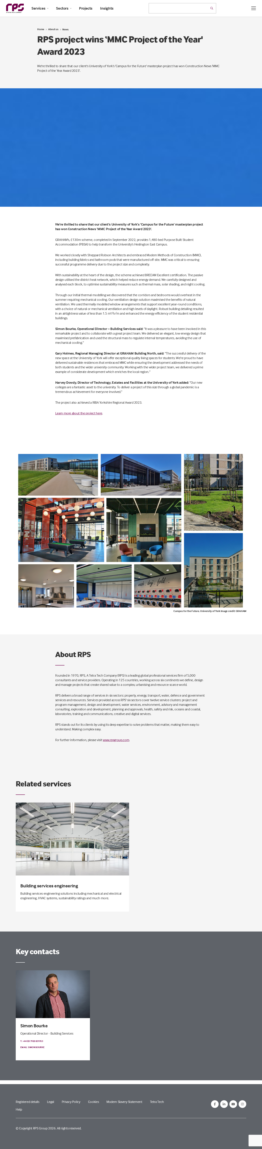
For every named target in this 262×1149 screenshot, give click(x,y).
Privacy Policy (71, 1101)
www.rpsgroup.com (116, 740)
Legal (50, 1101)
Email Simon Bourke (32, 1047)
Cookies (93, 1101)
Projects (85, 8)
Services (38, 8)
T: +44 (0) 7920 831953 (31, 1041)
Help (19, 1109)
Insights (107, 8)
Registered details (27, 1101)
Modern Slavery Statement (124, 1101)
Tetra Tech (157, 1101)
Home (40, 29)
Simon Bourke (34, 1025)
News (65, 29)
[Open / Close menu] (253, 8)
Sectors (62, 8)
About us (53, 29)
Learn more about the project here (78, 413)
